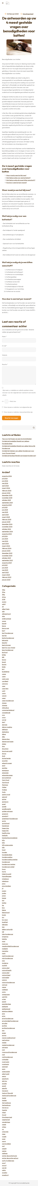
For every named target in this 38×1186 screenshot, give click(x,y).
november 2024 (7, 526)
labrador (5, 924)
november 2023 (7, 555)
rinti (3, 1050)
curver (4, 720)
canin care (5, 679)
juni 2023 (5, 568)
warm (4, 1141)
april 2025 (5, 515)
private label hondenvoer (10, 1021)
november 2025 (7, 498)
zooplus (4, 1173)
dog (3, 746)
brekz (4, 667)
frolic (4, 792)
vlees (3, 1134)
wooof (4, 1165)
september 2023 (7, 560)
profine (4, 1026)
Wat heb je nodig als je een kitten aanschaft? (20, 180)
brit (3, 669)
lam (3, 927)
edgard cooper (7, 763)
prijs (3, 1014)
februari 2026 (6, 490)
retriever (5, 1047)
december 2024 (7, 524)
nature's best (6, 975)
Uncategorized (28, 14)
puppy (4, 1033)
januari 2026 (6, 493)
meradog (5, 951)
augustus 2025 (7, 505)
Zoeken (34, 427)
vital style (5, 1132)
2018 (3, 599)
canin (4, 676)
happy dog (5, 828)
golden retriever (7, 811)
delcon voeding (7, 727)
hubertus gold (6, 874)
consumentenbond (8, 710)
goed (3, 804)
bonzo (4, 660)
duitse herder (6, 758)
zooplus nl (5, 1175)
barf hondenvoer (7, 633)
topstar (4, 1110)
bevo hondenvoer (7, 650)
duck (3, 756)
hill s (3, 840)
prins (3, 1016)
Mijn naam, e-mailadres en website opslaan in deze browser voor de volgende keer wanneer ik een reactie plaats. (19, 392)
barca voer (5, 628)
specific (4, 1088)
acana (4, 602)
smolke (4, 1083)
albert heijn (5, 609)
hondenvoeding (7, 857)
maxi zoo (5, 944)
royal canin (5, 1062)
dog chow (5, 749)
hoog (3, 869)
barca (4, 626)
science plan (6, 1071)
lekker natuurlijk (7, 929)
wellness (4, 1153)
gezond (4, 797)
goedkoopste (6, 809)
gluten (4, 799)
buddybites (5, 672)
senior (4, 1076)
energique (5, 770)
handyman (5, 826)
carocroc (5, 684)
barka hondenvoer (8, 638)
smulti (4, 1086)
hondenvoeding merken (9, 859)
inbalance (5, 881)
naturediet (5, 977)
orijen (4, 999)
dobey (4, 744)
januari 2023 (6, 580)
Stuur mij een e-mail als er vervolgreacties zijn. (18, 407)
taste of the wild (7, 1093)
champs (4, 705)
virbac (4, 1127)
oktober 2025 (6, 500)
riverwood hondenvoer (9, 1052)
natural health (6, 970)
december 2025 (7, 495)
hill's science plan (7, 845)
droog (4, 753)
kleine (4, 910)
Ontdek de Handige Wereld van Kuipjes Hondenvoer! (19, 456)
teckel (4, 1098)
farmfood (5, 782)
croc (3, 715)
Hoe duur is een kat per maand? (16, 182)
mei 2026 (5, 483)
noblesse (5, 989)
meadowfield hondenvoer (10, 946)
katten (4, 903)
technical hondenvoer (9, 1095)
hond (3, 850)
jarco (3, 884)
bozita (4, 664)
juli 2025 (4, 507)
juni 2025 (5, 510)
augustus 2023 (7, 563)
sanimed (5, 1067)
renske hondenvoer (8, 1045)
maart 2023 (6, 575)
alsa (3, 616)
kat (3, 900)
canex (4, 674)
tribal (4, 1112)
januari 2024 (6, 551)
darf (3, 722)
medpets (5, 949)
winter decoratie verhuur (10, 1158)
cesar (4, 698)
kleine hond (5, 912)
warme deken (6, 1144)
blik (3, 657)
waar (3, 1139)
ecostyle (5, 761)
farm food (5, 780)
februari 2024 (6, 548)
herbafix (5, 835)
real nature (5, 1040)
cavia (4, 693)
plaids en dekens (7, 1011)
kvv (3, 917)
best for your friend (8, 648)
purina (4, 1035)
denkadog (5, 732)
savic (3, 1069)
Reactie (5, 364)
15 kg (3, 592)
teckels (4, 1100)
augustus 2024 (7, 534)
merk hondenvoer (8, 956)
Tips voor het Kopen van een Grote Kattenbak (17, 439)
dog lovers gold (7, 751)
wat (3, 1146)
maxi (3, 941)
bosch (4, 662)
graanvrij (5, 814)
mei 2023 (5, 570)
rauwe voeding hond (8, 1038)
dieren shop (6, 739)
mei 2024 (5, 541)
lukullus (4, 939)
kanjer (4, 898)
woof (4, 1163)
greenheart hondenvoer (10, 818)
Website (4, 355)
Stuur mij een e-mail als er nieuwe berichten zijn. (18, 412)
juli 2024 (5, 536)
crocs (3, 717)
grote (4, 821)
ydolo (4, 1170)
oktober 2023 (6, 558)
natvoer (4, 985)
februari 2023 (6, 577)
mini (3, 961)
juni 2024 (5, 539)
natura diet (5, 968)
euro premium (6, 778)
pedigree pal (6, 1009)
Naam (4, 336)
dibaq (4, 734)
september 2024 (7, 531)
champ (4, 703)
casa (3, 686)
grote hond (5, 823)
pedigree (5, 1006)
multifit (4, 965)
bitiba (4, 655)
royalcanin (5, 1064)
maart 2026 (6, 488)
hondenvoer (6, 862)
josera (4, 891)
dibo (3, 737)
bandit (4, 623)
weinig (4, 1151)
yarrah (4, 1168)
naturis (4, 980)
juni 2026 (5, 481)
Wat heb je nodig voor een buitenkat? (18, 178)
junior (4, 896)
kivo (3, 908)
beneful (4, 643)
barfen (4, 635)
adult (4, 604)
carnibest (5, 681)
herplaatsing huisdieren (9, 838)
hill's (3, 843)
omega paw (6, 994)
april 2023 (5, 572)
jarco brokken (6, 886)
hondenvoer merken (8, 864)
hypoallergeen (6, 876)
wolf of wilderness (8, 1161)
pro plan (4, 1023)
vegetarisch (6, 1120)
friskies (4, 790)
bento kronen (6, 645)
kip (3, 905)
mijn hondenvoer (7, 958)
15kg (3, 594)
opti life (4, 997)
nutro (4, 992)
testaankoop (6, 1105)
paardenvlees (6, 1004)
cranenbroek (6, 713)
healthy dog (6, 833)
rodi (3, 1055)
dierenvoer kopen (7, 741)
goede (4, 806)
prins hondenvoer (7, 1018)
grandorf (5, 816)
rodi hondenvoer (7, 1057)
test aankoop (6, 1103)
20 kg (4, 597)
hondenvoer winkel (8, 867)
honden (4, 852)
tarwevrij (5, 1091)
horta (4, 871)
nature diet (5, 973)
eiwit (3, 766)
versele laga (6, 1122)
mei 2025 (5, 512)
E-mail (4, 346)
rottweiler (5, 1059)
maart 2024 (6, 546)
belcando (5, 640)
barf (3, 631)
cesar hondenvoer (8, 700)
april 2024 (5, 543)
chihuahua (5, 708)
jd (2, 888)
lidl (3, 932)
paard (4, 1002)
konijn (4, 915)
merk (3, 953)
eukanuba (5, 773)
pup (3, 1030)
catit (3, 691)
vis (3, 1129)
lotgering (5, 936)
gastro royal (6, 794)
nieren (4, 987)
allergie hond (6, 614)
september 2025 (7, 502)
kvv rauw (5, 920)
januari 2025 (6, 522)
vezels (4, 1124)
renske (4, 1042)
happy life (5, 831)
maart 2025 (6, 517)
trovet (4, 1115)
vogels (4, 1136)
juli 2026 (5, 478)
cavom (4, 696)
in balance (5, 879)
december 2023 (7, 553)
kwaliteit (5, 922)
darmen (4, 725)
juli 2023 (5, 565)
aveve (4, 621)
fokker (4, 787)
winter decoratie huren (9, 1156)
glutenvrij (5, 802)
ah (3, 606)
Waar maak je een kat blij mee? (16, 175)
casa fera (5, 688)
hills (3, 847)
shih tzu (4, 1081)
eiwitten (4, 768)
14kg (3, 590)
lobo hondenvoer (7, 934)
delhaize (5, 729)
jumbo (4, 893)
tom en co (5, 1107)
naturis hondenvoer (8, 982)
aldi (3, 611)
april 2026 (5, 486)
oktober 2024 (6, 529)
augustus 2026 (7, 476)
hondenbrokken (7, 855)
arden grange (6, 619)
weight (4, 1148)
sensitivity (5, 1079)
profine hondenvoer (8, 1028)
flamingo (5, 785)
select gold (5, 1074)
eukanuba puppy (7, 775)
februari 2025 (6, 519)
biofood (4, 652)
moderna (5, 963)
